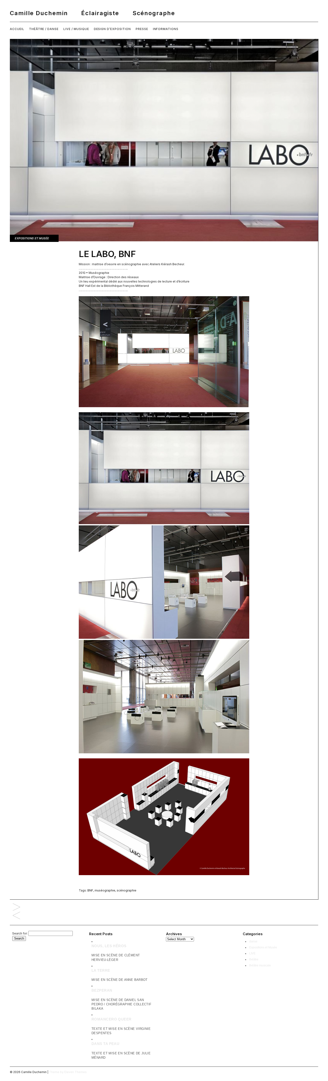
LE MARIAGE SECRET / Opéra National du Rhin (16, 907)
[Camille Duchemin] (164, 13)
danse (253, 941)
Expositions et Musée (32, 238)
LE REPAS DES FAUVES (16, 916)
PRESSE (142, 29)
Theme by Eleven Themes (68, 1072)
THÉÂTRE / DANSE (44, 29)
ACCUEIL (17, 29)
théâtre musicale (260, 965)
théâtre (253, 959)
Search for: (20, 933)
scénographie (126, 890)
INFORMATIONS (166, 29)
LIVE (252, 953)
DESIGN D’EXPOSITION (112, 29)
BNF (90, 890)
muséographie (105, 890)
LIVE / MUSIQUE (76, 29)
